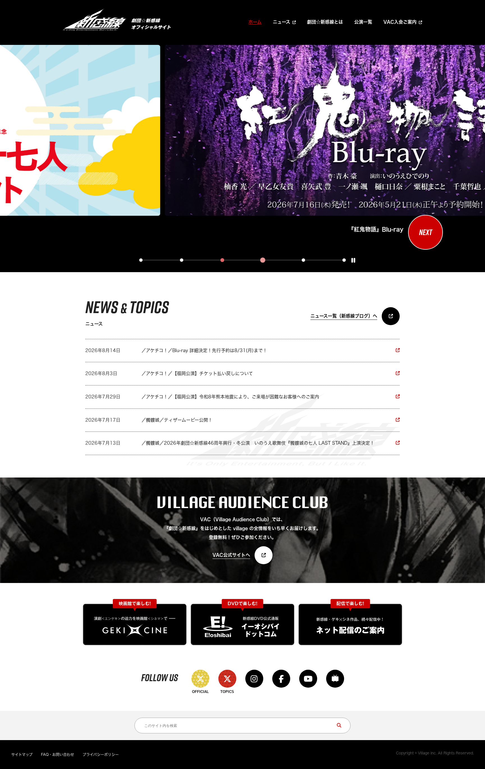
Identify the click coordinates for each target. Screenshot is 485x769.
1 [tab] (141, 260)
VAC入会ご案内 (400, 22)
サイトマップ (22, 754)
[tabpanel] (240, 140)
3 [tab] (222, 260)
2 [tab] (181, 260)
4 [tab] (263, 260)
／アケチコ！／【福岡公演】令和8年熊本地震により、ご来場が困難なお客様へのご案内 (230, 396)
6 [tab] (344, 260)
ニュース (281, 22)
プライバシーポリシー (101, 754)
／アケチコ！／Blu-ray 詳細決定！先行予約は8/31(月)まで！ (204, 350)
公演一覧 (363, 22)
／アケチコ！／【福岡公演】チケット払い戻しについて (197, 373)
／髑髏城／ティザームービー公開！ (176, 420)
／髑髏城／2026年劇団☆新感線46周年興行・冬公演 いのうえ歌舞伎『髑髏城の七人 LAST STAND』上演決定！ (257, 443)
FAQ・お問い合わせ (57, 754)
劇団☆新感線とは (325, 22)
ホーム (255, 22)
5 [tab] (303, 260)
